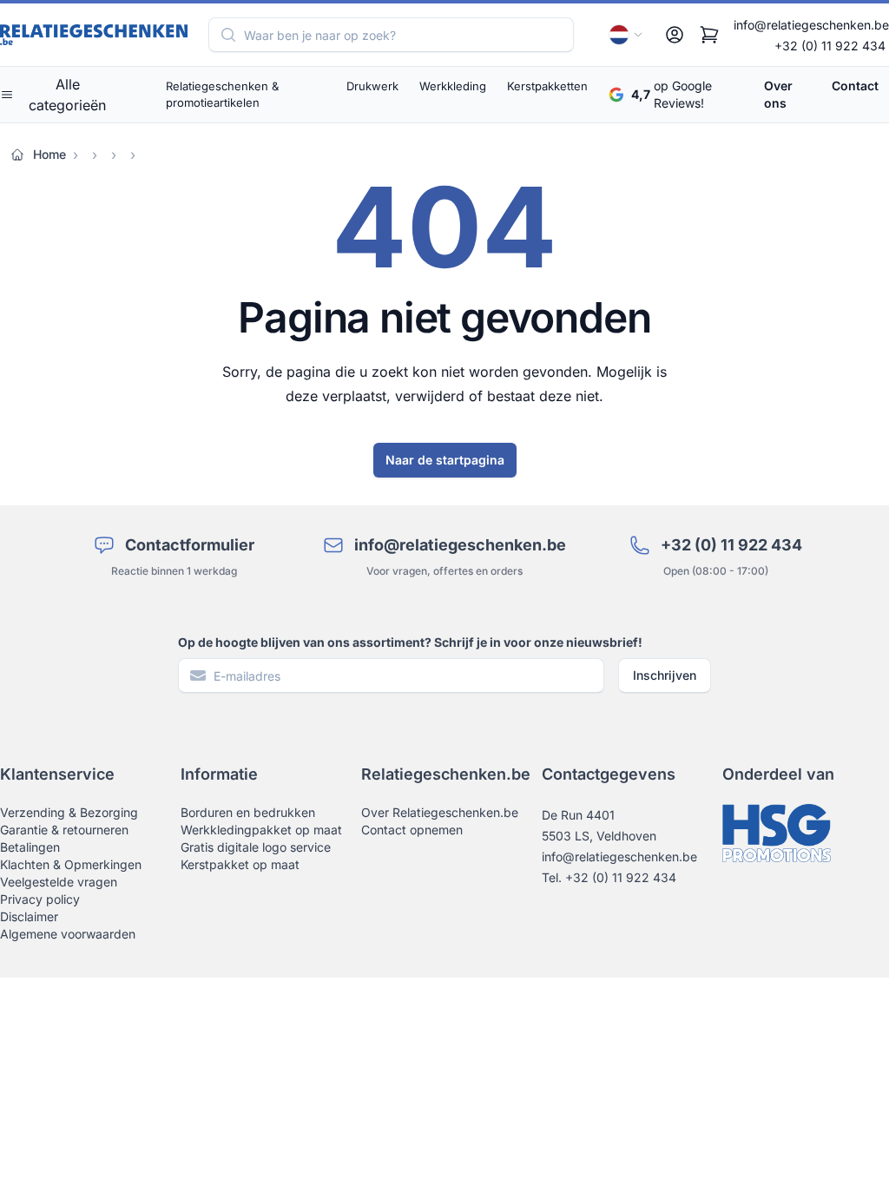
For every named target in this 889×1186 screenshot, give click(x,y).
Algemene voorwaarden (67, 933)
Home (49, 154)
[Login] (674, 34)
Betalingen (30, 847)
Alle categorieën (67, 95)
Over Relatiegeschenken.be (439, 812)
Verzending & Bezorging (69, 812)
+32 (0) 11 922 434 (830, 45)
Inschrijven (664, 675)
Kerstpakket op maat (240, 864)
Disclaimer (29, 916)
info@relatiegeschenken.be (811, 24)
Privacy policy (40, 899)
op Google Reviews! (671, 94)
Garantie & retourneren (64, 829)
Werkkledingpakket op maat (261, 829)
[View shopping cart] (709, 34)
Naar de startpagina (444, 459)
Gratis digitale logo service (256, 847)
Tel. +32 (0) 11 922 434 (609, 877)
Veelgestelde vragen (58, 881)
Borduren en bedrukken (248, 812)
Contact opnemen (412, 829)
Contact (855, 85)
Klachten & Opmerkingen (71, 864)
